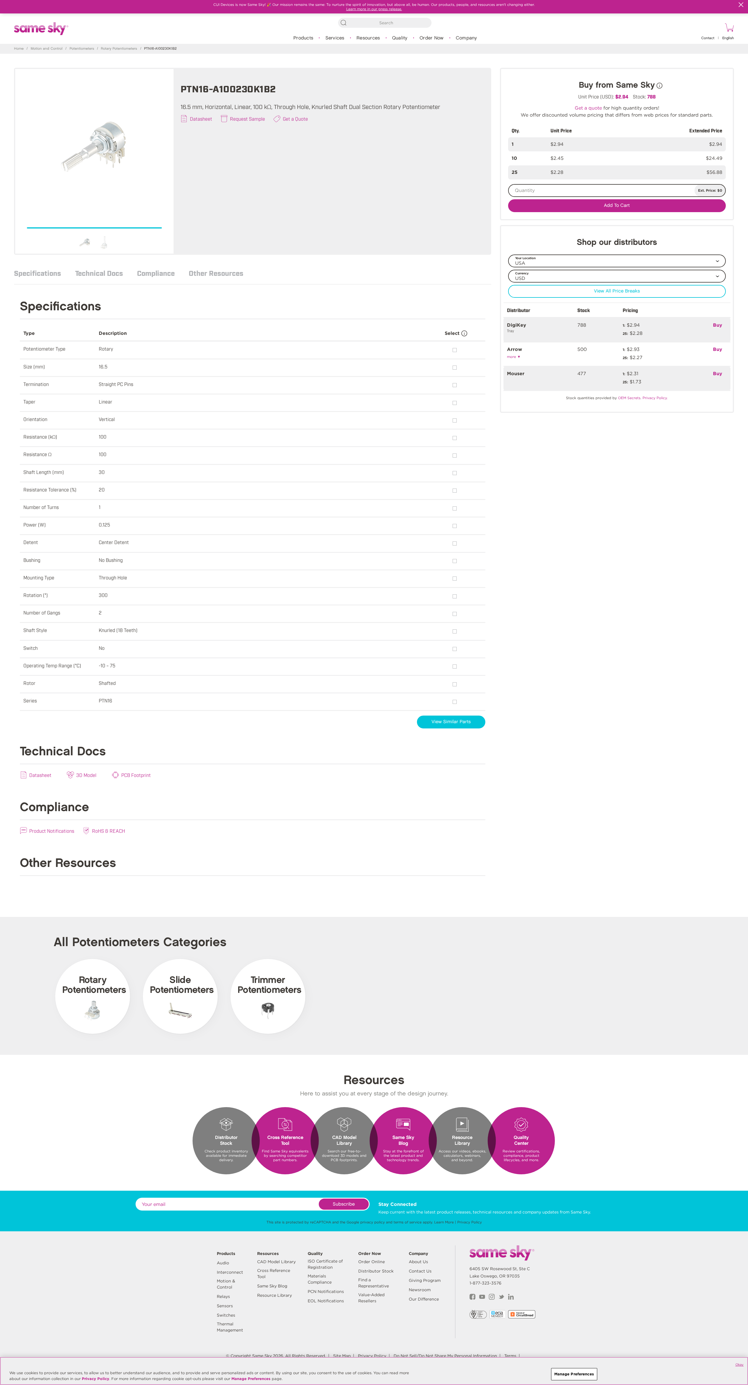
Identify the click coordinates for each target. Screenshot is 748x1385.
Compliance (156, 273)
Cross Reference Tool (273, 1273)
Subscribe (344, 1204)
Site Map (342, 1355)
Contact (707, 38)
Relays (223, 1296)
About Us (418, 1261)
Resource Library (274, 1295)
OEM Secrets (629, 398)
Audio (223, 1263)
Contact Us (420, 1271)
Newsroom (420, 1289)
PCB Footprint (136, 775)
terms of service (408, 1222)
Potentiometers (82, 48)
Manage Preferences (251, 1379)
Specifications (37, 273)
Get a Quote (295, 119)
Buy (717, 325)
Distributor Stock (376, 1271)
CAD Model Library (276, 1261)
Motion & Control (226, 1284)
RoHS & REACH (108, 831)
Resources (368, 38)
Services (334, 38)
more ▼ (514, 356)
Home (19, 48)
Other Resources (216, 273)
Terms (510, 1355)
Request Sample (247, 119)
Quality (400, 38)
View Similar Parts (451, 722)
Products (303, 38)
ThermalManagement (230, 1327)
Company (466, 38)
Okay (739, 1365)
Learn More (444, 1222)
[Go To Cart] (728, 28)
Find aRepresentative (373, 1282)
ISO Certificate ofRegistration (325, 1264)
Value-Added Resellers (371, 1297)
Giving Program (425, 1280)
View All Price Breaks (617, 291)
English (728, 38)
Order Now (432, 38)
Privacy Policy (469, 1222)
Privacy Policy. (655, 398)
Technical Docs (99, 273)
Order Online (371, 1261)
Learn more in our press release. (374, 9)
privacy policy (372, 1222)
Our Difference (424, 1299)
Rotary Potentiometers (119, 48)
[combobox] (385, 23)
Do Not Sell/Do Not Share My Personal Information (445, 1355)
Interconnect (230, 1272)
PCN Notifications (326, 1291)
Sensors (225, 1305)
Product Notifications (51, 831)
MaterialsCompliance (320, 1279)
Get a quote (588, 108)
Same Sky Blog (272, 1286)
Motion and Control (47, 48)
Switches (226, 1315)
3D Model (86, 775)
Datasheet (201, 119)
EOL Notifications (326, 1301)
